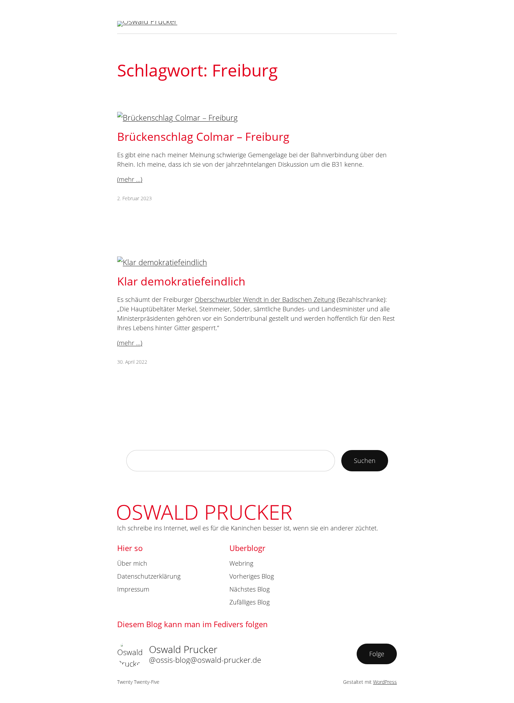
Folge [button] (376, 654)
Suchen (365, 460)
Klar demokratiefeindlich (181, 281)
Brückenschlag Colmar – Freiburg (203, 136)
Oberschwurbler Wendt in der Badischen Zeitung (265, 299)
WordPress (385, 682)
